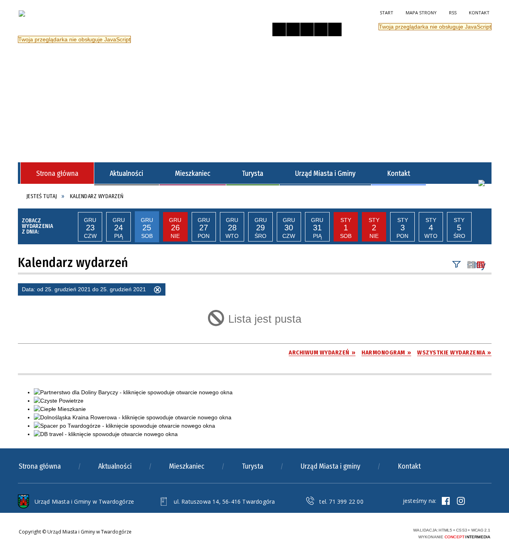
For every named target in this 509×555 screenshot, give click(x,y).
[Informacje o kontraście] (335, 29)
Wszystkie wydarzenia (451, 353)
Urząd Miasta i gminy (330, 466)
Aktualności (115, 466)
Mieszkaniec (186, 466)
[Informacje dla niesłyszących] (321, 29)
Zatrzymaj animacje (279, 29)
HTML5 (354, 532)
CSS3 (365, 532)
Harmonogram (383, 353)
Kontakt (479, 13)
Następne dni (482, 226)
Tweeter (461, 501)
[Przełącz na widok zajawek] (471, 265)
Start (386, 13)
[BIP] (481, 183)
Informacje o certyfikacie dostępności (273, 533)
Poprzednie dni (68, 226)
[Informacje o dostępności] (293, 29)
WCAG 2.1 (391, 532)
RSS (453, 13)
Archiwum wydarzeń (319, 353)
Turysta (252, 466)
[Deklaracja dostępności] (307, 29)
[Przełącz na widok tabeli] (480, 265)
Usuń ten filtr (157, 291)
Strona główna (40, 466)
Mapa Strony (421, 13)
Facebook (446, 501)
